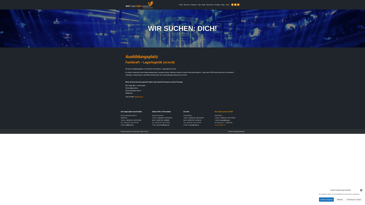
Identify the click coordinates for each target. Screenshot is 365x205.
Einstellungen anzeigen (354, 199)
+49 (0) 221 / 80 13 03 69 (227, 118)
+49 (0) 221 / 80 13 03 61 (164, 118)
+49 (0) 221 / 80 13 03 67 (196, 118)
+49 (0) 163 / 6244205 (162, 120)
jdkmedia (241, 131)
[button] (361, 190)
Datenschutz (136, 131)
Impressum (129, 131)
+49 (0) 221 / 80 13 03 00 (133, 120)
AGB (141, 131)
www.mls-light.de (220, 125)
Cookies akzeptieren (326, 199)
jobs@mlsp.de (138, 97)
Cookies (146, 131)
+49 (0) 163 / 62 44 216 (194, 120)
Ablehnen (340, 199)
